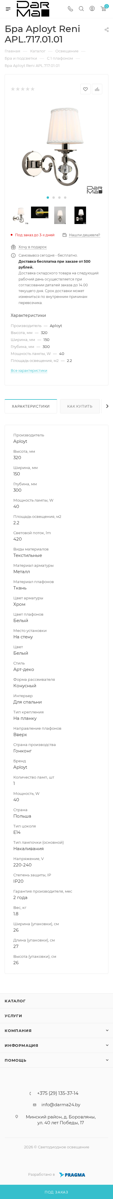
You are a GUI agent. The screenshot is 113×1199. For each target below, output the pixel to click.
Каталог (15, 1001)
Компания (18, 1030)
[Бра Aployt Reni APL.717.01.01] (56, 147)
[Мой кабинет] (92, 9)
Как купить (80, 406)
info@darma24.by (60, 1104)
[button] (48, 198)
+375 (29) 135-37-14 (58, 1093)
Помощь (15, 1060)
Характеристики (31, 406)
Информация (22, 1045)
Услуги (13, 1015)
